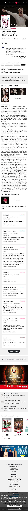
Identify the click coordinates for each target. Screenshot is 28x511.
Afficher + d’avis (14, 351)
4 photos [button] (19, 98)
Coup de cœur (16, 62)
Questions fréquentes (14, 478)
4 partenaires (10, 500)
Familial (22, 62)
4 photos (24, 10)
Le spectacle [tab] (5, 38)
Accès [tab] (24, 38)
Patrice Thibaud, (8, 72)
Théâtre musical (8, 64)
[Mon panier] (26, 3)
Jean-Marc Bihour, (13, 69)
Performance (17, 64)
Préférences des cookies (14, 481)
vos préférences (9, 501)
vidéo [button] (18, 200)
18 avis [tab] (16, 38)
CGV (8, 479)
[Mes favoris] (23, 3)
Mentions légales (14, 469)
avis (23, 16)
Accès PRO (14, 489)
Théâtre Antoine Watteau (9, 31)
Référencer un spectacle (14, 486)
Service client (14, 476)
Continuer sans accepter (14, 509)
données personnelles (15, 479)
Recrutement (14, 468)
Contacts (14, 471)
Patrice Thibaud (7, 68)
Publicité (14, 487)
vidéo (23, 13)
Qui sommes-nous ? (14, 466)
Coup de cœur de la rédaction (19, 56)
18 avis (18, 28)
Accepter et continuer (14, 505)
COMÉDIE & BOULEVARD (6, 62)
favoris (24, 19)
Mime (3, 64)
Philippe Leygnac (17, 72)
